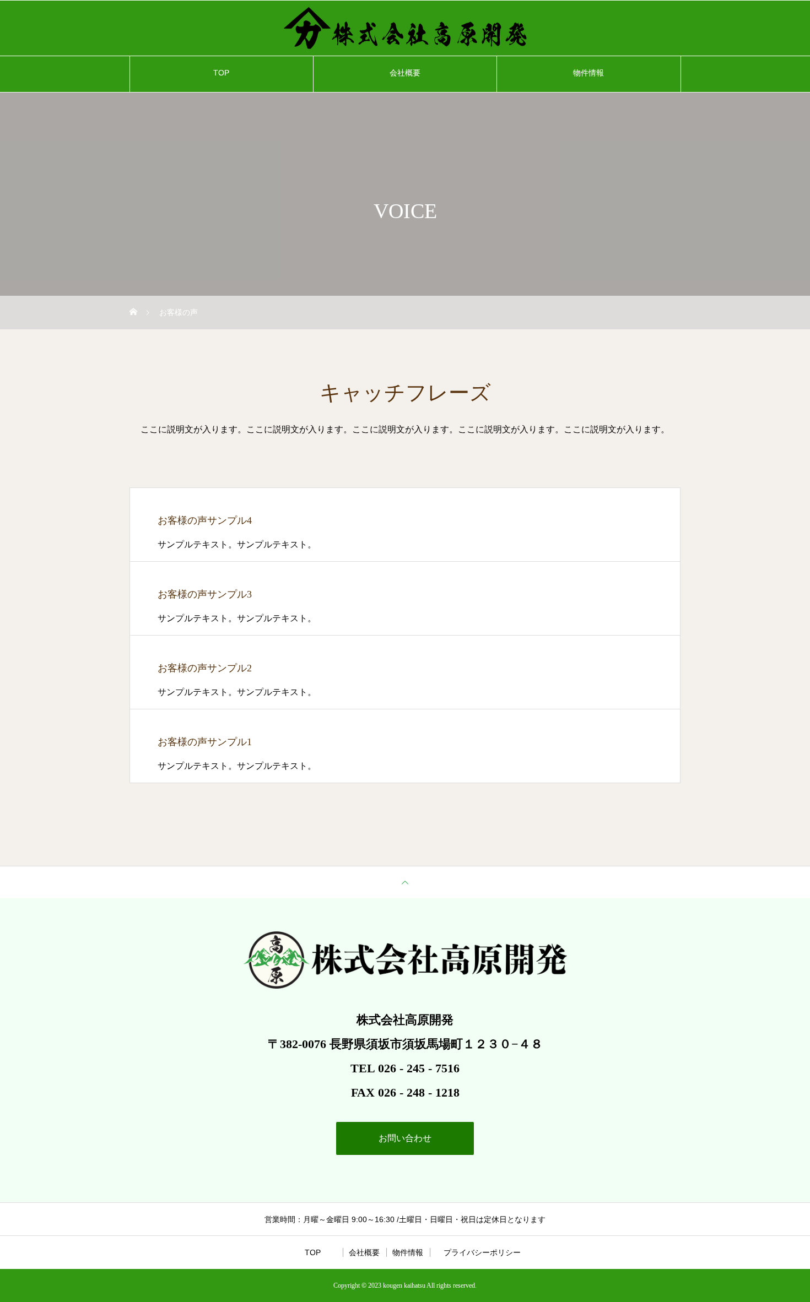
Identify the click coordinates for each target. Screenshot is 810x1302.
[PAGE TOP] (405, 882)
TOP (221, 72)
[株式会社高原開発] (405, 28)
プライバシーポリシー (482, 1252)
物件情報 (588, 72)
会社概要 (405, 72)
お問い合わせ (405, 1138)
